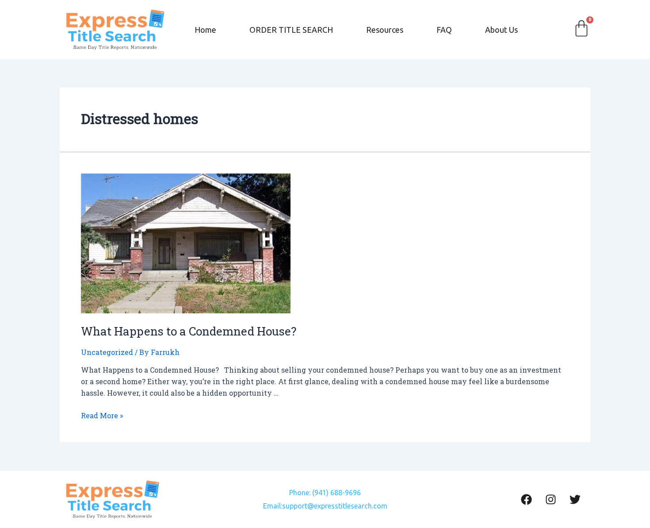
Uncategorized (107, 352)
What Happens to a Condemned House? (188, 331)
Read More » (102, 415)
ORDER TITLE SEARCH (291, 29)
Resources (384, 29)
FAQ (444, 29)
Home (205, 29)
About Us (501, 29)
